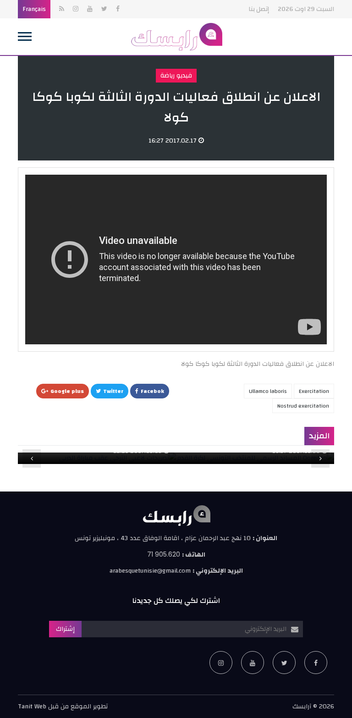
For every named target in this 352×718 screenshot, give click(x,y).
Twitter (113, 391)
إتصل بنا (258, 9)
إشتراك (65, 629)
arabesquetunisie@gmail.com (150, 571)
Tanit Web (32, 706)
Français (34, 9)
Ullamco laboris (268, 391)
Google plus (67, 391)
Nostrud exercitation (303, 406)
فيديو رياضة (176, 76)
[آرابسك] (176, 37)
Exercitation (314, 391)
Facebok (152, 391)
